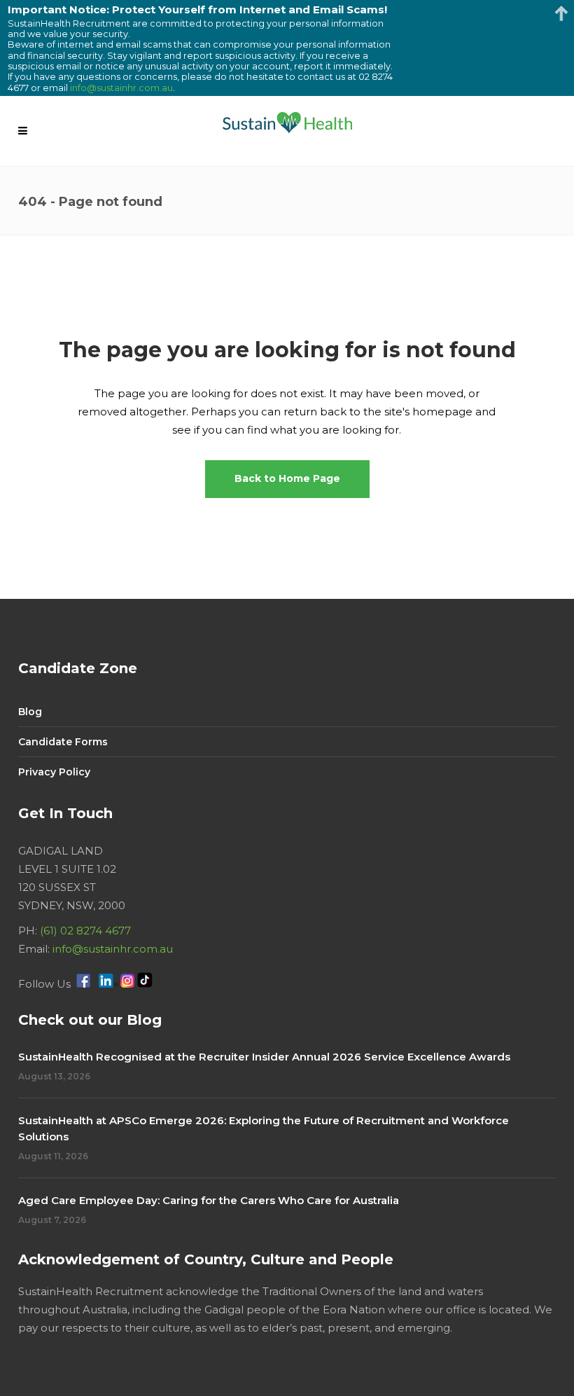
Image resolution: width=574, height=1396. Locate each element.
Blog (30, 711)
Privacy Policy (54, 772)
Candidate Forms (63, 741)
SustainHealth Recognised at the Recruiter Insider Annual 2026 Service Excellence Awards (264, 1056)
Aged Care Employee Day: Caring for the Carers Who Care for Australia (208, 1200)
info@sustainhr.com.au (112, 948)
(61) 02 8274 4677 (85, 930)
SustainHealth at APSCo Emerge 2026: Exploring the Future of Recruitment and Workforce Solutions (263, 1128)
